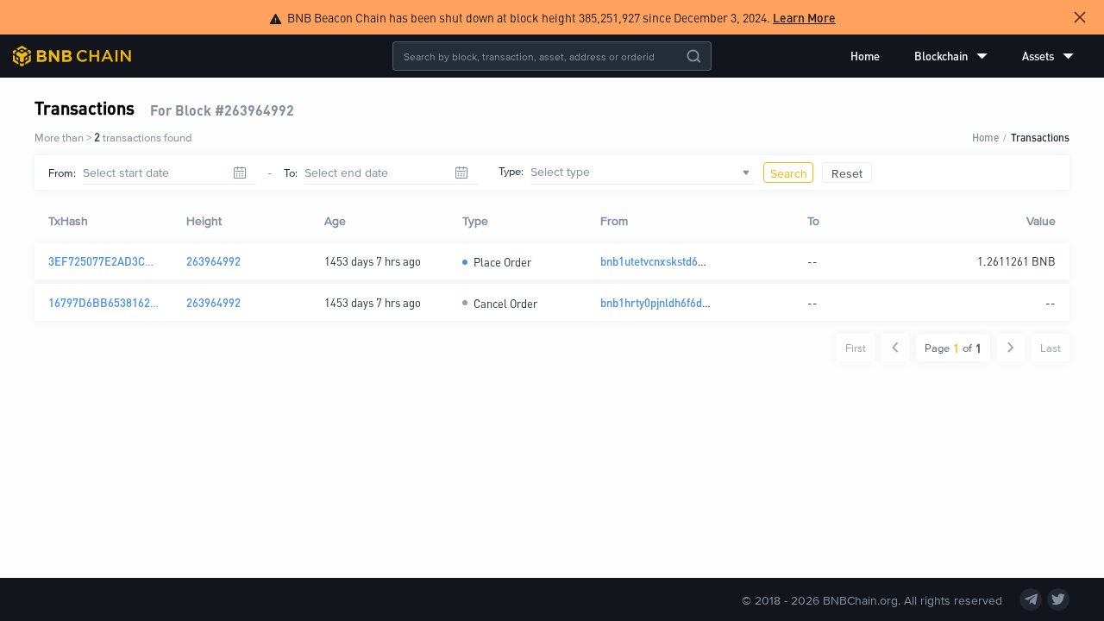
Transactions (1040, 136)
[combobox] (642, 172)
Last (1050, 347)
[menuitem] (865, 56)
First (855, 347)
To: (291, 172)
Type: (511, 171)
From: (62, 172)
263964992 (213, 261)
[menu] (962, 56)
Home (865, 55)
